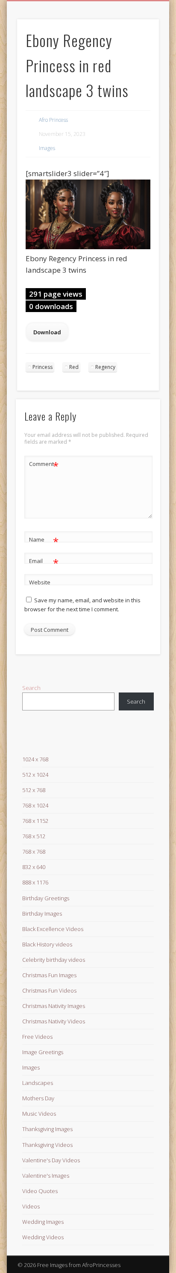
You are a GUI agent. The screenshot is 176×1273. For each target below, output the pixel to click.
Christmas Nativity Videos (53, 1021)
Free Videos (37, 1036)
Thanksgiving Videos (47, 1145)
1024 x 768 (35, 759)
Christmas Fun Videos (49, 990)
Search (31, 688)
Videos (31, 1206)
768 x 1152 (35, 821)
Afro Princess (53, 120)
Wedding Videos (43, 1237)
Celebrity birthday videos (53, 960)
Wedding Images (43, 1222)
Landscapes (37, 1083)
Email (44, 562)
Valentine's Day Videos (51, 1160)
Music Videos (39, 1113)
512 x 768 (33, 790)
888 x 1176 (35, 882)
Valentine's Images (45, 1175)
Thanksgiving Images (47, 1129)
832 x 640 (33, 867)
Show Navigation (138, 76)
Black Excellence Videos (52, 929)
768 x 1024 (35, 805)
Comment (44, 465)
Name (44, 540)
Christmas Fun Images (49, 975)
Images (47, 148)
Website (39, 582)
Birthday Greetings (45, 898)
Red (74, 367)
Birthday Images (42, 913)
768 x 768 (33, 851)
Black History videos (47, 944)
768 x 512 (33, 836)
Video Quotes (40, 1191)
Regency (105, 367)
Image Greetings (42, 1052)
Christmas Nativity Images (53, 1006)
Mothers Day (38, 1098)
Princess (42, 367)
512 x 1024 (35, 774)
